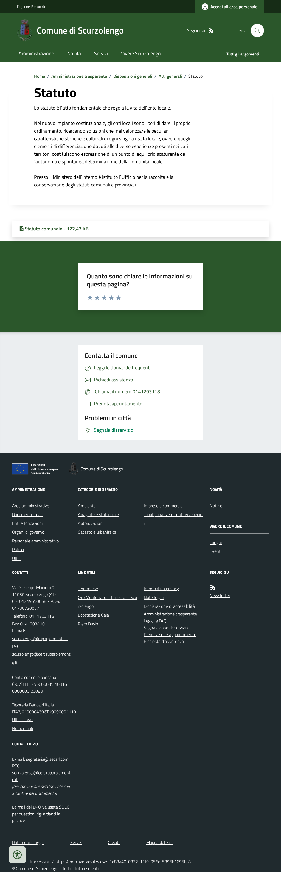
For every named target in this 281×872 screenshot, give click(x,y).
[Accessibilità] (17, 854)
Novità (74, 53)
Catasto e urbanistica (97, 532)
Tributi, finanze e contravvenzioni (173, 518)
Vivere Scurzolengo (141, 53)
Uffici (16, 558)
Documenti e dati (27, 514)
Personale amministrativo (35, 540)
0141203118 (41, 616)
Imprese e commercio (163, 505)
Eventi (215, 551)
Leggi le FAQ (155, 620)
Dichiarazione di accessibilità (169, 606)
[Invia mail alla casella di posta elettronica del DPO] (47, 759)
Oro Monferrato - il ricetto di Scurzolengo (107, 601)
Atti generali (170, 76)
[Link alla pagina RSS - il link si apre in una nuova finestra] (211, 30)
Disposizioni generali (132, 76)
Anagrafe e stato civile (98, 514)
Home (39, 76)
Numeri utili (22, 728)
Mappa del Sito (159, 842)
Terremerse (88, 588)
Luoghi (216, 542)
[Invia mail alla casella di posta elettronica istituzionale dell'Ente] (40, 638)
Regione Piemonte (31, 6)
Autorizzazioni (90, 523)
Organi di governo (28, 532)
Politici (18, 549)
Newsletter (220, 595)
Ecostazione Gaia (93, 615)
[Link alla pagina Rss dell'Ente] (213, 587)
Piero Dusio (88, 623)
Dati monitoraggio (28, 842)
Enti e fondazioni (27, 523)
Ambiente (87, 505)
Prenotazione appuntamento (170, 634)
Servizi (101, 53)
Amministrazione (36, 53)
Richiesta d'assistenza (164, 641)
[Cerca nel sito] (255, 30)
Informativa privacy (161, 588)
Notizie (216, 505)
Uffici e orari (22, 719)
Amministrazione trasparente (79, 76)
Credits (114, 842)
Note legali (154, 597)
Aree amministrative (30, 505)
